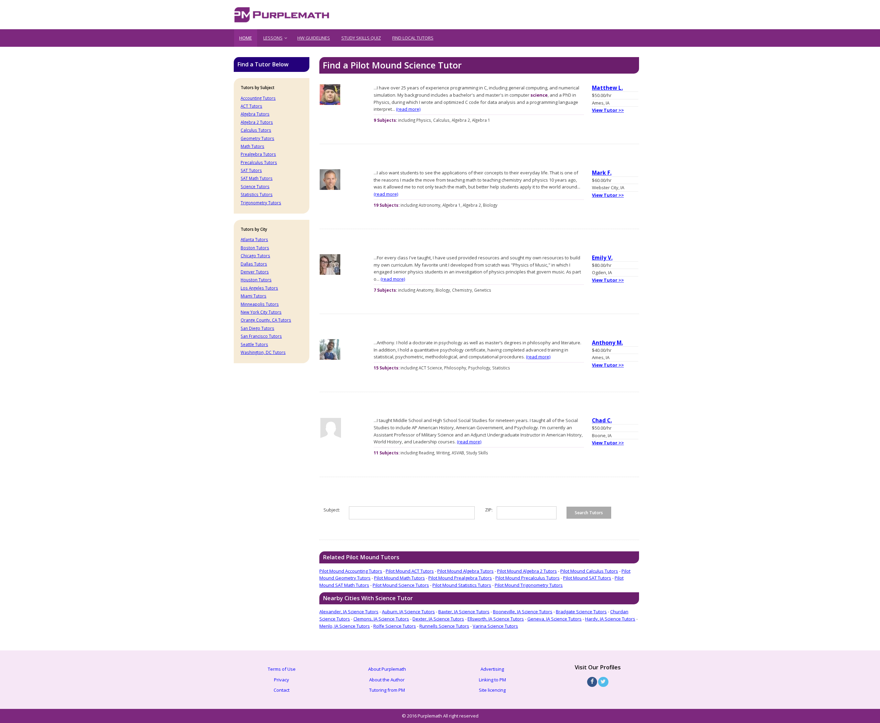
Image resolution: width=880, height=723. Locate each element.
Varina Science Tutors (495, 626)
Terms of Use (282, 669)
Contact (281, 690)
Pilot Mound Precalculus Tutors (527, 578)
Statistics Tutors (257, 194)
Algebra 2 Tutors (257, 122)
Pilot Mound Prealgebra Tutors (460, 578)
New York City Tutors (261, 312)
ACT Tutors (251, 106)
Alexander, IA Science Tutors (348, 611)
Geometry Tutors (257, 138)
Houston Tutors (256, 279)
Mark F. (602, 172)
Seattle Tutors (254, 344)
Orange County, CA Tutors (266, 320)
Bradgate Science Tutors (581, 611)
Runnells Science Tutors (444, 626)
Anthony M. (607, 342)
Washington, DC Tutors (263, 352)
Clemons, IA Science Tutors (381, 619)
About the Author (387, 680)
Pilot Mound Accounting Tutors (350, 571)
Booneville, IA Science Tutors (522, 611)
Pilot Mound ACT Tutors (410, 571)
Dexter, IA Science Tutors (438, 619)
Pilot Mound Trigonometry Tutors (529, 585)
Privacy (281, 680)
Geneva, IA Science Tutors (554, 619)
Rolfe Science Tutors (394, 626)
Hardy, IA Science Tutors (610, 619)
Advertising (492, 669)
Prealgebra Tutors (258, 154)
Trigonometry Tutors (261, 202)
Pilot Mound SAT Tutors (587, 578)
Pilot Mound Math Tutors (399, 578)
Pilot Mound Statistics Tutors (461, 585)
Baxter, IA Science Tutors (464, 611)
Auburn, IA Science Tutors (408, 611)
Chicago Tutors (255, 255)
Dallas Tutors (254, 264)
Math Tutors (252, 146)
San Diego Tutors (257, 328)
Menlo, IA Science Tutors (344, 626)
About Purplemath (387, 669)
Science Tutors (255, 186)
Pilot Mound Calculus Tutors (589, 571)
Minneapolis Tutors (260, 304)
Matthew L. (607, 87)
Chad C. (602, 420)
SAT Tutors (251, 170)
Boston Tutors (255, 247)
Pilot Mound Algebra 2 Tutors (527, 571)
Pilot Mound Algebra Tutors (465, 571)
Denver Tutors (255, 271)
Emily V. (602, 257)
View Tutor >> (608, 110)
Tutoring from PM (387, 690)
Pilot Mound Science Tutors (401, 585)
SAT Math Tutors (257, 178)
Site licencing (492, 690)
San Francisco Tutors (261, 336)
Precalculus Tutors (259, 162)
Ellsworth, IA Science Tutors (496, 619)
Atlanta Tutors (254, 239)
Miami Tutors (253, 296)
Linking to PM (492, 680)
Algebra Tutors (255, 114)
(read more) (408, 109)
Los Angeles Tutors (259, 288)
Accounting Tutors (258, 98)
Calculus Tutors (256, 130)
